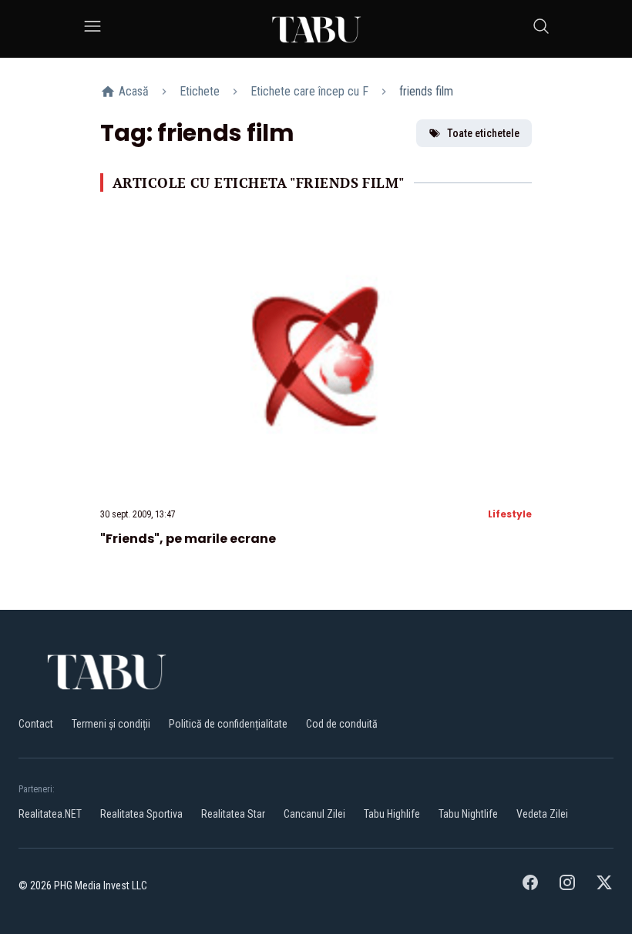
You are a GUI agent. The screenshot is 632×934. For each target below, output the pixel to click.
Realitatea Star (233, 814)
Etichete (200, 91)
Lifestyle (510, 514)
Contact (35, 724)
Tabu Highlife (392, 814)
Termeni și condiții (111, 724)
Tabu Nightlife (468, 814)
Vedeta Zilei (542, 814)
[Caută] (541, 29)
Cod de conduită (342, 724)
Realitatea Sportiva (141, 814)
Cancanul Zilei (314, 814)
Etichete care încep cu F (309, 91)
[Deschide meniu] (92, 29)
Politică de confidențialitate (228, 724)
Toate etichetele (483, 133)
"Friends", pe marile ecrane (188, 538)
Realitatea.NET (50, 814)
